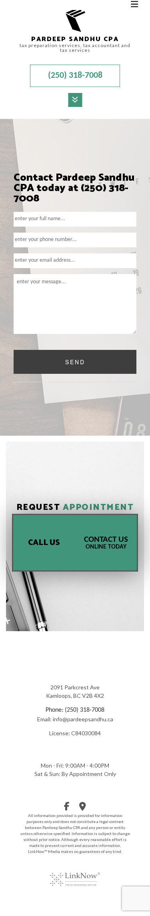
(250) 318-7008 (75, 75)
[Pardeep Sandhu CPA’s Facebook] (67, 808)
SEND (75, 362)
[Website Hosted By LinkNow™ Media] (75, 874)
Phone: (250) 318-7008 (75, 710)
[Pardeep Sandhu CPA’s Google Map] (82, 808)
